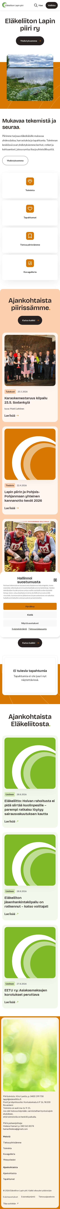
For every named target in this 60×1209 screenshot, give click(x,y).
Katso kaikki (28, 320)
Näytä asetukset (30, 623)
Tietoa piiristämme (12, 1142)
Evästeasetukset (10, 1197)
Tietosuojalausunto (37, 628)
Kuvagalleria (9, 1154)
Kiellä (30, 614)
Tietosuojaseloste (47, 1196)
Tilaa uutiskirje (9, 1203)
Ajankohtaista (9, 1173)
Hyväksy (30, 606)
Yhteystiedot (9, 1159)
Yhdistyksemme (28, 40)
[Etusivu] (12, 5)
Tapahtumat (9, 1179)
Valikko (52, 5)
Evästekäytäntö (19, 628)
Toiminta (7, 1148)
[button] (55, 580)
